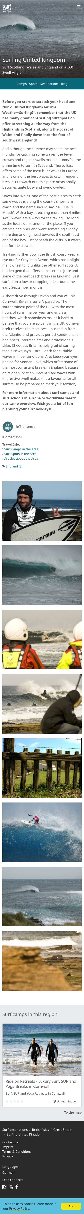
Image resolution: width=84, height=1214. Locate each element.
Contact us (10, 1142)
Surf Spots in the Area (20, 454)
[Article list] (7, 8)
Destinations (49, 84)
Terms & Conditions (16, 1151)
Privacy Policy (19, 1208)
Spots (33, 84)
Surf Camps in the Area (21, 449)
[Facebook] (16, 1186)
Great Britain (62, 1130)
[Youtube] (11, 1186)
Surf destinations (15, 1130)
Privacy (7, 1156)
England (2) (14, 466)
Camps (22, 84)
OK (71, 1206)
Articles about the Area (21, 458)
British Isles (40, 1130)
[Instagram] (4, 1186)
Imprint (7, 1147)
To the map (73, 1112)
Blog (64, 84)
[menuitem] (42, 1172)
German (8, 1172)
